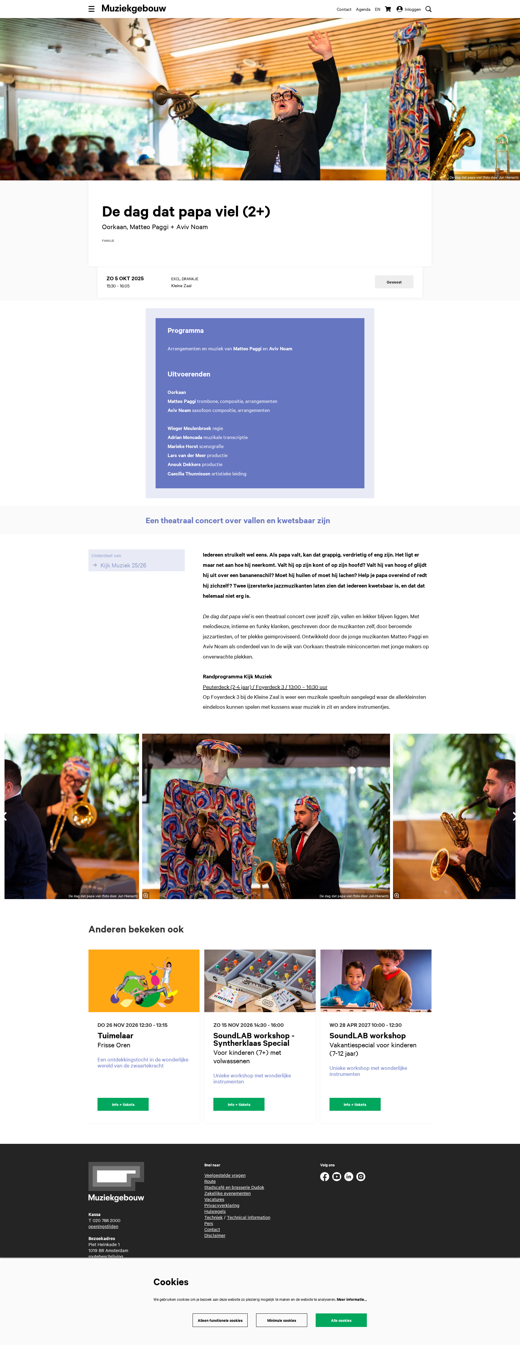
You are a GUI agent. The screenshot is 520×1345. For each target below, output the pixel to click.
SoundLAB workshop (368, 1035)
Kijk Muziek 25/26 (123, 565)
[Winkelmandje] (388, 9)
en (377, 9)
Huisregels (215, 1211)
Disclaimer (214, 1235)
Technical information (248, 1217)
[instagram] (360, 1176)
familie (108, 240)
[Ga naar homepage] (134, 9)
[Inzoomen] (145, 895)
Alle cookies (341, 1320)
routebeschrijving (105, 1256)
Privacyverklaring (222, 1205)
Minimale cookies (281, 1320)
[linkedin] (348, 1176)
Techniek (213, 1217)
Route (210, 1181)
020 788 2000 (106, 1220)
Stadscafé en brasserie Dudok (234, 1187)
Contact (344, 9)
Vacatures (214, 1199)
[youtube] (336, 1176)
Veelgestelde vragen (225, 1175)
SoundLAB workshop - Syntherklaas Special (254, 1038)
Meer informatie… (352, 1299)
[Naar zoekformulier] (429, 9)
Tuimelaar (116, 1035)
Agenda (363, 9)
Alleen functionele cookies (220, 1320)
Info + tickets (123, 1104)
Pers (208, 1223)
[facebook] (324, 1176)
